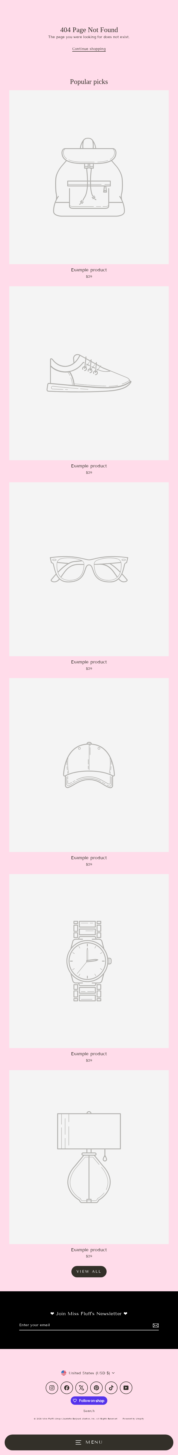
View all (89, 1271)
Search (89, 1411)
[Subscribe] (155, 1325)
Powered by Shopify (133, 1418)
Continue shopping (89, 49)
